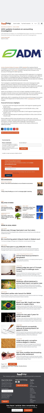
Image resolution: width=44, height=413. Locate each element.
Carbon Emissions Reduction (5, 214)
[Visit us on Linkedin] (19, 382)
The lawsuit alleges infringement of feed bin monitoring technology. (18, 241)
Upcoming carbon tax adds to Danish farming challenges (7, 217)
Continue (28, 410)
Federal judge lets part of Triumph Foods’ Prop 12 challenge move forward (28, 269)
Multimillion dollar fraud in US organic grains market (29, 209)
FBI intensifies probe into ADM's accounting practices (7, 209)
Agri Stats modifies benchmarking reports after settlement (28, 353)
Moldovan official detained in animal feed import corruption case (29, 282)
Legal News (16, 26)
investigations (31, 98)
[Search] (39, 23)
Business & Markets (6, 26)
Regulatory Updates (6, 181)
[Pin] (14, 129)
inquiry (15, 70)
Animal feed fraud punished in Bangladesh (27, 256)
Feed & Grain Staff (5, 37)
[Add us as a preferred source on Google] (17, 129)
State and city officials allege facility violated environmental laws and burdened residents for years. (20, 233)
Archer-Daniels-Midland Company (10, 67)
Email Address (23, 142)
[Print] (2, 129)
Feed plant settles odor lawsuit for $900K (16, 293)
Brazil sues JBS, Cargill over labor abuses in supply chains (28, 303)
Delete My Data (22, 385)
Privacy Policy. (16, 173)
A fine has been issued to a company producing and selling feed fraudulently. (29, 260)
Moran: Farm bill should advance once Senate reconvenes (17, 183)
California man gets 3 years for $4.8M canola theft (27, 315)
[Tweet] (11, 129)
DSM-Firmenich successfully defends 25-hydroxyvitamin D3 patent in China (27, 328)
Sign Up (8, 175)
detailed (25, 67)
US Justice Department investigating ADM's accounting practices (29, 216)
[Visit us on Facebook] (16, 382)
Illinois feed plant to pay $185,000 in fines (16, 247)
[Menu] (42, 23)
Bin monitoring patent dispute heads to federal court (20, 239)
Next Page (12, 364)
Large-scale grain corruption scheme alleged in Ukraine (26, 341)
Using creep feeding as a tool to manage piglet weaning (16, 191)
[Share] (5, 129)
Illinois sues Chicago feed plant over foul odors (18, 230)
